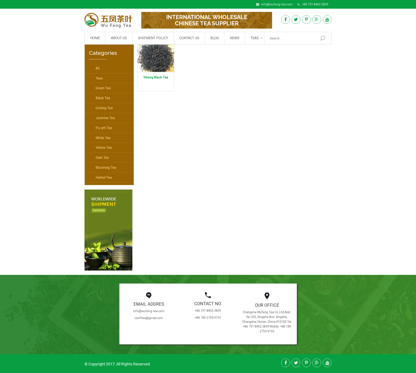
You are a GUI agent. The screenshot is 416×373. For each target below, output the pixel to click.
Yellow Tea (104, 148)
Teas (254, 38)
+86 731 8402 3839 (315, 4)
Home (95, 38)
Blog (214, 38)
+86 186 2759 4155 (208, 317)
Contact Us (189, 38)
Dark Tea (102, 158)
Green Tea (103, 88)
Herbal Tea (104, 177)
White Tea (103, 138)
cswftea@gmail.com (149, 318)
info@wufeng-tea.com (276, 4)
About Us (119, 38)
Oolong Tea (104, 108)
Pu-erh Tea (104, 128)
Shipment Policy (153, 38)
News (234, 38)
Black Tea (103, 98)
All (97, 68)
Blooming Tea (106, 167)
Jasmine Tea (105, 118)
